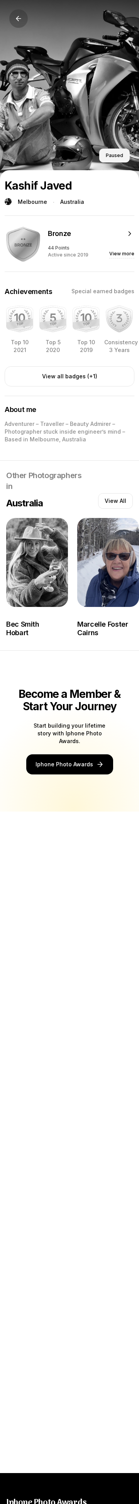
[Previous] (18, 18)
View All (115, 500)
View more (121, 253)
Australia (72, 201)
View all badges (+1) (69, 376)
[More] (129, 233)
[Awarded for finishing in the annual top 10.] (19, 318)
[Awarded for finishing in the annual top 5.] (52, 318)
